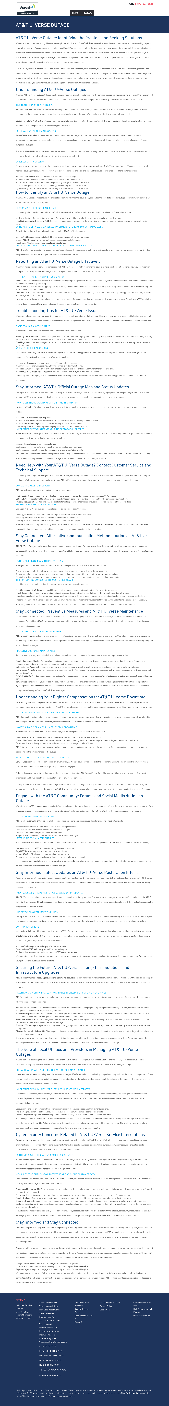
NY (40, 1365)
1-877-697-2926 (144, 3)
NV (59, 1360)
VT (52, 1370)
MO (56, 1355)
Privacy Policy (106, 1306)
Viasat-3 (78, 1322)
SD (58, 1365)
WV (61, 1370)
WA (54, 1370)
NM (56, 1360)
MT (63, 1355)
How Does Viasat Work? (49, 1309)
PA (52, 1365)
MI (50, 1355)
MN (53, 1355)
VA (49, 1370)
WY (64, 1370)
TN (40, 1370)
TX (43, 1370)
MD (44, 1355)
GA (43, 1351)
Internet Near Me (46, 1317)
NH (50, 1360)
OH (43, 1365)
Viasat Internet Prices (48, 1306)
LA (61, 1351)
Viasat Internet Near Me (110, 1302)
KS (55, 1351)
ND (43, 1360)
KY (58, 1351)
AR (43, 1346)
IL (50, 1351)
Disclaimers (105, 1309)
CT (55, 1346)
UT (46, 1370)
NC (40, 1360)
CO (52, 1346)
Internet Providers (47, 1335)
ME (47, 1355)
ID (48, 1351)
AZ (46, 1346)
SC (55, 1365)
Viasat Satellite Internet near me (53, 1342)
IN (53, 1351)
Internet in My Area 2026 (50, 1375)
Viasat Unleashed (46, 1313)
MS (60, 1355)
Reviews (88, 12)
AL (40, 1346)
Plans (75, 12)
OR (49, 1365)
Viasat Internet (45, 1324)
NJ (53, 1360)
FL (40, 1351)
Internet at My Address (49, 1331)
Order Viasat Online (141, 1315)
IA (46, 1351)
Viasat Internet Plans (48, 1302)
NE (47, 1360)
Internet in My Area (47, 1338)
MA (40, 1355)
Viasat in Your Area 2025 (49, 1320)
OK (46, 1365)
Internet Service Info (48, 1327)
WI (58, 1370)
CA (49, 1346)
